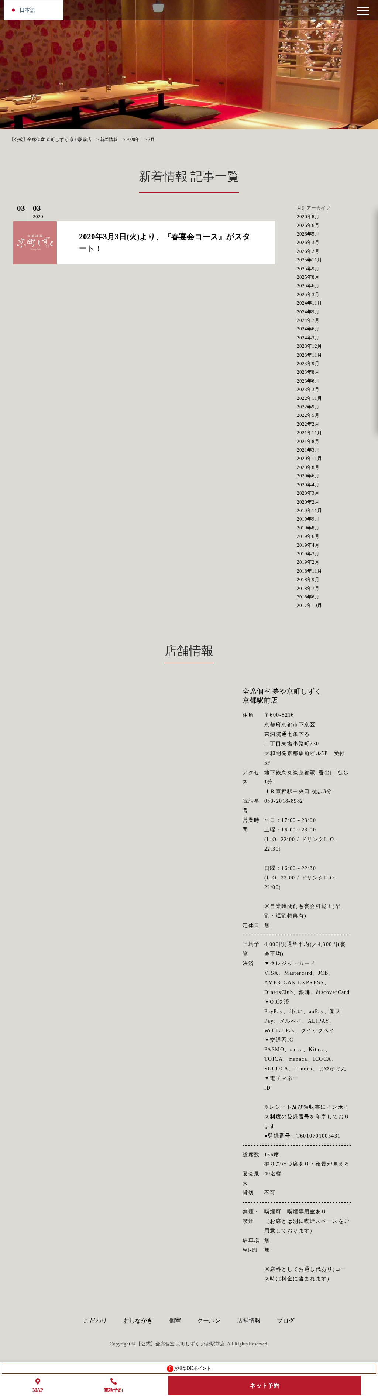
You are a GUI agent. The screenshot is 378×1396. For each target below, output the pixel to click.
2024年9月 (308, 312)
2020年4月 (308, 484)
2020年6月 (308, 476)
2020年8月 (308, 467)
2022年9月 (308, 406)
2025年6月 (308, 285)
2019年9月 (308, 519)
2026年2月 (308, 251)
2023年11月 (309, 355)
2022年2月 (308, 424)
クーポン (209, 1320)
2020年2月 (308, 502)
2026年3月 (308, 242)
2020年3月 (308, 493)
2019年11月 (309, 510)
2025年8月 (308, 277)
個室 (175, 1320)
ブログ (286, 1320)
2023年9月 (308, 363)
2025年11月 (309, 260)
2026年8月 (308, 216)
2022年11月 (309, 398)
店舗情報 (249, 1320)
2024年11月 (309, 303)
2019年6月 (308, 536)
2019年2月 (308, 562)
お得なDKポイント (190, 1368)
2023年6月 (308, 381)
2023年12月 (309, 346)
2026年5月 (308, 234)
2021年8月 (308, 441)
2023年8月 (308, 372)
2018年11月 (309, 571)
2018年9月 (308, 579)
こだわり (95, 1320)
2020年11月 (309, 458)
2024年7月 (308, 320)
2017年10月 (309, 605)
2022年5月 (308, 415)
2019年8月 (308, 528)
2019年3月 (308, 553)
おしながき (138, 1320)
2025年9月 (308, 268)
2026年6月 (308, 225)
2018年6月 (308, 597)
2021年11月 (309, 432)
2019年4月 (308, 545)
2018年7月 (308, 588)
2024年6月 (308, 329)
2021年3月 (308, 450)
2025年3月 (308, 294)
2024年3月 (308, 337)
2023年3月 (308, 389)
